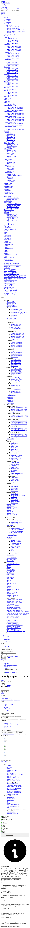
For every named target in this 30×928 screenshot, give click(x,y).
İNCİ (8, 771)
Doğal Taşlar (7, 259)
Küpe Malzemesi (8, 244)
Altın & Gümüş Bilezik (10, 116)
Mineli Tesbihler (15, 552)
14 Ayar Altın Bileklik (13, 53)
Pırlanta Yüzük (11, 32)
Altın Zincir (7, 90)
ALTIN (6, 35)
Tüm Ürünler (10, 141)
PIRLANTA (7, 18)
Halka (5, 256)
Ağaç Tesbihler (11, 219)
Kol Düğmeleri (8, 201)
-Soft (7, 835)
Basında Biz (10, 800)
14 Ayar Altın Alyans (12, 83)
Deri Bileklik (14, 471)
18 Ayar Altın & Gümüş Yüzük (15, 128)
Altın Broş (7, 99)
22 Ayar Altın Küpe (12, 71)
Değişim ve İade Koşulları (14, 792)
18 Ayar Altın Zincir (12, 95)
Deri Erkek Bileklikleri (13, 207)
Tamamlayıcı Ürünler (9, 723)
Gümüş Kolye (7, 132)
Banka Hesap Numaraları (14, 788)
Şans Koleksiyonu (9, 287)
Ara (18, 10)
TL (2, 4)
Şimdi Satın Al (4, 691)
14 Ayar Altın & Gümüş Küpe (15, 125)
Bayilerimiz (10, 801)
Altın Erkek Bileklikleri (13, 205)
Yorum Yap (10, 700)
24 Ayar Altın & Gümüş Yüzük (15, 129)
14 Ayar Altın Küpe (12, 68)
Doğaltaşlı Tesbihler (12, 217)
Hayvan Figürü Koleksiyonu (11, 274)
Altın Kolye (7, 37)
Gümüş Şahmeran (8, 186)
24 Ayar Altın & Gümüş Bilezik (15, 120)
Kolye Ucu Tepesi (9, 257)
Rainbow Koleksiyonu (10, 269)
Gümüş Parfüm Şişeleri (10, 229)
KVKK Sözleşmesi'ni (8, 734)
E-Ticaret (11, 835)
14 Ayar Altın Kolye (12, 38)
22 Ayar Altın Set (11, 89)
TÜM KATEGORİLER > (11, 665)
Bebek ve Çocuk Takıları (13, 780)
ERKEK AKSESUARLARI (15, 774)
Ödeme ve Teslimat (12, 783)
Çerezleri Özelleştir (5, 879)
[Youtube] (5, 754)
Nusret (2, 680)
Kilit (5, 233)
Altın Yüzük (7, 74)
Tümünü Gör (14, 316)
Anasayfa (6, 663)
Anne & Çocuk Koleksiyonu (11, 289)
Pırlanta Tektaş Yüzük (13, 26)
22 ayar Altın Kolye (12, 41)
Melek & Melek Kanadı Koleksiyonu (14, 278)
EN (9, 3)
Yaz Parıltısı (7, 268)
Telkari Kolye (11, 137)
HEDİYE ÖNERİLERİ (13, 777)
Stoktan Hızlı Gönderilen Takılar (12, 265)
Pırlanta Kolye (8, 19)
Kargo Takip (4, 7)
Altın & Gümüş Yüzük (10, 126)
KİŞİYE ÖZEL (11, 776)
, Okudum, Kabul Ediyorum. (16, 734)
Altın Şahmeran (8, 96)
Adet (2, 688)
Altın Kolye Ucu (8, 44)
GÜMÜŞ (6, 131)
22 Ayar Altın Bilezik (12, 64)
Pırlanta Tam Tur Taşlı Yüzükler (15, 29)
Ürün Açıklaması (8, 704)
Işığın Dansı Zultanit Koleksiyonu (13, 294)
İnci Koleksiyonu (8, 293)
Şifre (2, 652)
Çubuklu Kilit (7, 235)
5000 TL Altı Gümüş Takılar (11, 266)
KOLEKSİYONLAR (10, 262)
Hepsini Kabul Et (16, 879)
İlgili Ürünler (7, 726)
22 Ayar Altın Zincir (12, 93)
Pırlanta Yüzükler (8, 25)
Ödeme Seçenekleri (9, 705)
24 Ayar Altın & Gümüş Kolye (15, 110)
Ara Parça (6, 241)
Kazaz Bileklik (11, 153)
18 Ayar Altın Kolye (12, 40)
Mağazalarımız (11, 798)
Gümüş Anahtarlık (9, 193)
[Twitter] (6, 744)
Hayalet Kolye (11, 135)
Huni (5, 250)
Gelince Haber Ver (5, 698)
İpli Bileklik (14, 470)
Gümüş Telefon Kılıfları (10, 254)
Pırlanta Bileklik (8, 21)
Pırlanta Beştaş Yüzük (13, 28)
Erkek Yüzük (7, 196)
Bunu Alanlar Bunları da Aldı (12, 725)
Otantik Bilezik (11, 163)
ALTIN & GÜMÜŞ (9, 104)
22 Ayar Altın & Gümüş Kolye (15, 108)
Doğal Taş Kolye (15, 450)
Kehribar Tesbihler (12, 214)
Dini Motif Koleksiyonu (10, 290)
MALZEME (7, 227)
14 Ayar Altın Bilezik (12, 61)
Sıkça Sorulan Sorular (13, 804)
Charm (6, 245)
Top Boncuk (7, 236)
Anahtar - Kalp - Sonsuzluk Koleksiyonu (15, 275)
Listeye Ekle (4, 700)
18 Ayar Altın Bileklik (13, 55)
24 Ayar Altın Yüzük (12, 80)
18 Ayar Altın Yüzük (12, 77)
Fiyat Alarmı (17, 700)
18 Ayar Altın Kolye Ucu (14, 47)
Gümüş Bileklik (8, 149)
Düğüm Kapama (8, 248)
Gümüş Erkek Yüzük (12, 199)
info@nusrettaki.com (12, 813)
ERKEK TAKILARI (9, 195)
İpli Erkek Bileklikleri (13, 208)
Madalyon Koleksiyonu (10, 271)
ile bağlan (3, 659)
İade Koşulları (7, 708)
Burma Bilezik (11, 162)
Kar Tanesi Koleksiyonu (10, 280)
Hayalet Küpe (11, 168)
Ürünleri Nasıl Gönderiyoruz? (15, 786)
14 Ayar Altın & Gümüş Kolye (15, 107)
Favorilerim (4, 6)
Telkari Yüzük (11, 178)
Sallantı (6, 251)
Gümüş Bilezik (8, 159)
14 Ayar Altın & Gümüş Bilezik (15, 117)
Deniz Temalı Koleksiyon (11, 291)
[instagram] (5, 747)
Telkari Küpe (10, 169)
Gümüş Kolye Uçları (12, 144)
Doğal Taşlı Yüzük (16, 501)
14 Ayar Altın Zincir (12, 92)
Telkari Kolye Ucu (12, 146)
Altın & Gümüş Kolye (10, 105)
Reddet (18, 873)
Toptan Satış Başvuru (13, 806)
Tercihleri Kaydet (15, 926)
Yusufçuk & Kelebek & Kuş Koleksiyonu (15, 277)
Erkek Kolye (7, 211)
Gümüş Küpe (7, 165)
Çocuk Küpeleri (8, 226)
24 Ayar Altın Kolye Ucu (14, 50)
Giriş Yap (3, 657)
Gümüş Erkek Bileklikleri (14, 204)
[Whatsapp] (5, 757)
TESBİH (6, 213)
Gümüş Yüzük (8, 172)
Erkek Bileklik (8, 202)
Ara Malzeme (7, 239)
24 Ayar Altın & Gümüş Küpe (15, 123)
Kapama (6, 247)
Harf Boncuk (7, 238)
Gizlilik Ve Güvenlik (12, 794)
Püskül (6, 230)
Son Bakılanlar (8, 727)
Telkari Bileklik (11, 155)
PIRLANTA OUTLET (10, 34)
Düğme (6, 253)
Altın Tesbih (14, 549)
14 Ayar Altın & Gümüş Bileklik (15, 113)
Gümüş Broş (7, 184)
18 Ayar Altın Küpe (12, 70)
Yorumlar (6, 707)
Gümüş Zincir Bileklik (16, 473)
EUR (7, 4)
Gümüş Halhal (8, 187)
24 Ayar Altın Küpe (12, 73)
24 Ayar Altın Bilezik (12, 65)
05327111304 (4, 761)
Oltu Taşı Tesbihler (12, 216)
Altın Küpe (7, 67)
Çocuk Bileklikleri (9, 224)
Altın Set (6, 88)
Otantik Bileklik (11, 156)
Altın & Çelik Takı (9, 101)
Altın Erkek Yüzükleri (13, 198)
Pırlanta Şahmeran (9, 23)
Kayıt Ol (9, 657)
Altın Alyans (7, 82)
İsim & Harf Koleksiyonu (10, 272)
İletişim (9, 803)
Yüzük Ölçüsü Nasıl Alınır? (14, 785)
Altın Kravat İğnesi (9, 210)
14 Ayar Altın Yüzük (12, 76)
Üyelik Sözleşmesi (12, 789)
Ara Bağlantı (7, 242)
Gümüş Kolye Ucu (9, 143)
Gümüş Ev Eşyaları (9, 260)
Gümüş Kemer (8, 192)
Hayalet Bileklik (11, 152)
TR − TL (5, 1)
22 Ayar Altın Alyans (12, 86)
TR (4, 3)
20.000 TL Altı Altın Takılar (11, 263)
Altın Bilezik (7, 59)
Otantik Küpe (10, 171)
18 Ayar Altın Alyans (12, 85)
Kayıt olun (19, 732)
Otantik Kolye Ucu (12, 147)
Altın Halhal (7, 102)
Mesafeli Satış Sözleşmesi (14, 791)
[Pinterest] (5, 750)
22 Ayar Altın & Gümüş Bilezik (15, 119)
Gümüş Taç (7, 189)
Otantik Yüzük (11, 180)
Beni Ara (6, 710)
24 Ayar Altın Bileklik (13, 58)
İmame (6, 232)
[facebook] (5, 740)
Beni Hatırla (6, 656)
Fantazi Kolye (11, 140)
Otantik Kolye (11, 138)
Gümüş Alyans (8, 183)
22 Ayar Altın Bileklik (13, 56)
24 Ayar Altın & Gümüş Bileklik (15, 114)
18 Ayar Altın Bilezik (12, 62)
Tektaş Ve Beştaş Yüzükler (14, 175)
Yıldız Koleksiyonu (9, 286)
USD (4, 4)
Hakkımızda (10, 797)
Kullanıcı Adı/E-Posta (6, 649)
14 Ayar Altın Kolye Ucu (14, 46)
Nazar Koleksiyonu (9, 281)
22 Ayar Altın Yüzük (12, 79)
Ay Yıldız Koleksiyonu (10, 284)
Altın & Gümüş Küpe (9, 122)
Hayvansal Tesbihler (12, 220)
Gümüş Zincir (7, 190)
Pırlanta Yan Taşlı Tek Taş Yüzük (16, 31)
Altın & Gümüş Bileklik (10, 111)
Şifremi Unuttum (13, 656)
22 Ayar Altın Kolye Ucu (14, 49)
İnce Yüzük (10, 177)
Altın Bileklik (7, 52)
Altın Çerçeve (7, 98)
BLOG (9, 807)
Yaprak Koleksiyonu (9, 283)
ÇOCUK (6, 223)
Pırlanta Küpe (7, 22)
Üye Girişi (7, 646)
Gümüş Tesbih (14, 547)
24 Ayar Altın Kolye (12, 43)
